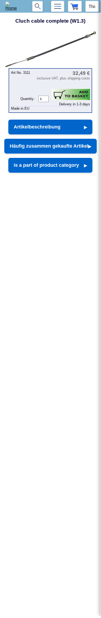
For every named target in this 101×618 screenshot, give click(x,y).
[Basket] (75, 6)
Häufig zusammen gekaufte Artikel (49, 146)
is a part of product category (46, 165)
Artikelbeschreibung (37, 127)
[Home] (13, 6)
